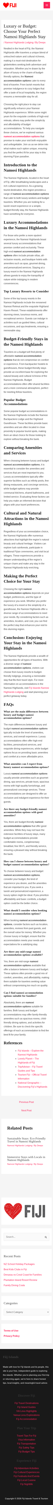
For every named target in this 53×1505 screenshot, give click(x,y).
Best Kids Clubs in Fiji (15, 1269)
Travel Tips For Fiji (26, 1435)
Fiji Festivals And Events (26, 1476)
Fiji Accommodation (26, 1419)
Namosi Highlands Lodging (19, 42)
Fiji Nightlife (26, 1484)
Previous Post (26, 1102)
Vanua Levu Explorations (26, 1415)
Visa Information (26, 1439)
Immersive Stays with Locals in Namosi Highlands (26, 1158)
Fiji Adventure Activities (26, 1468)
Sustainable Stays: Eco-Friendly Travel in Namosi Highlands (26, 1140)
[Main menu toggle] (47, 5)
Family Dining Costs (14, 1285)
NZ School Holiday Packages (19, 1264)
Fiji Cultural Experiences (26, 1472)
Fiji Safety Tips (26, 1447)
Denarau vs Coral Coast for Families (23, 1274)
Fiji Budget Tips (26, 1451)
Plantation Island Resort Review (20, 1280)
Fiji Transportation (26, 1443)
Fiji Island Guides (26, 1407)
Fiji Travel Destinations (27, 1403)
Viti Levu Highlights (26, 1411)
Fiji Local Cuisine (26, 1480)
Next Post (26, 1110)
